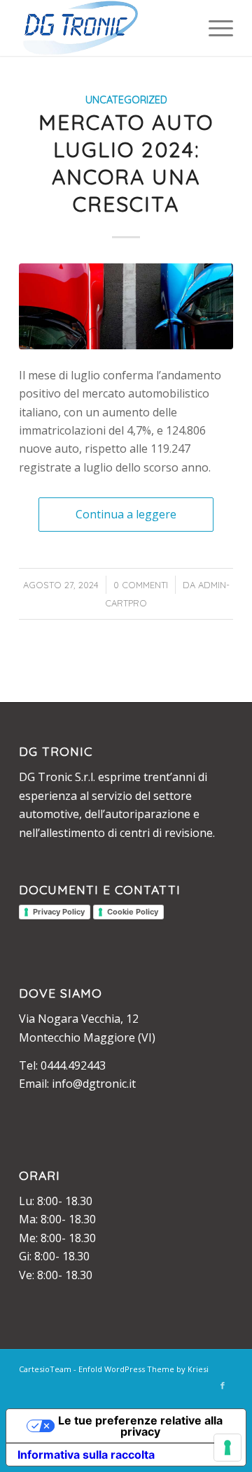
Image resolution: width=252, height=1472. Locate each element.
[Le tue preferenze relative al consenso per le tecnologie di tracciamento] (227, 1447)
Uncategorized (126, 100)
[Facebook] (222, 1385)
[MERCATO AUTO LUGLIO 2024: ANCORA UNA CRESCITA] (126, 306)
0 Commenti (140, 584)
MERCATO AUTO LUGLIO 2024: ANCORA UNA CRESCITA (126, 163)
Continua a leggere (126, 514)
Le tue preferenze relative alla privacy (140, 1425)
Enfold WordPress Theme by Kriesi (143, 1369)
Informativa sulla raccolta (86, 1455)
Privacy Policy (59, 912)
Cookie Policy (132, 912)
